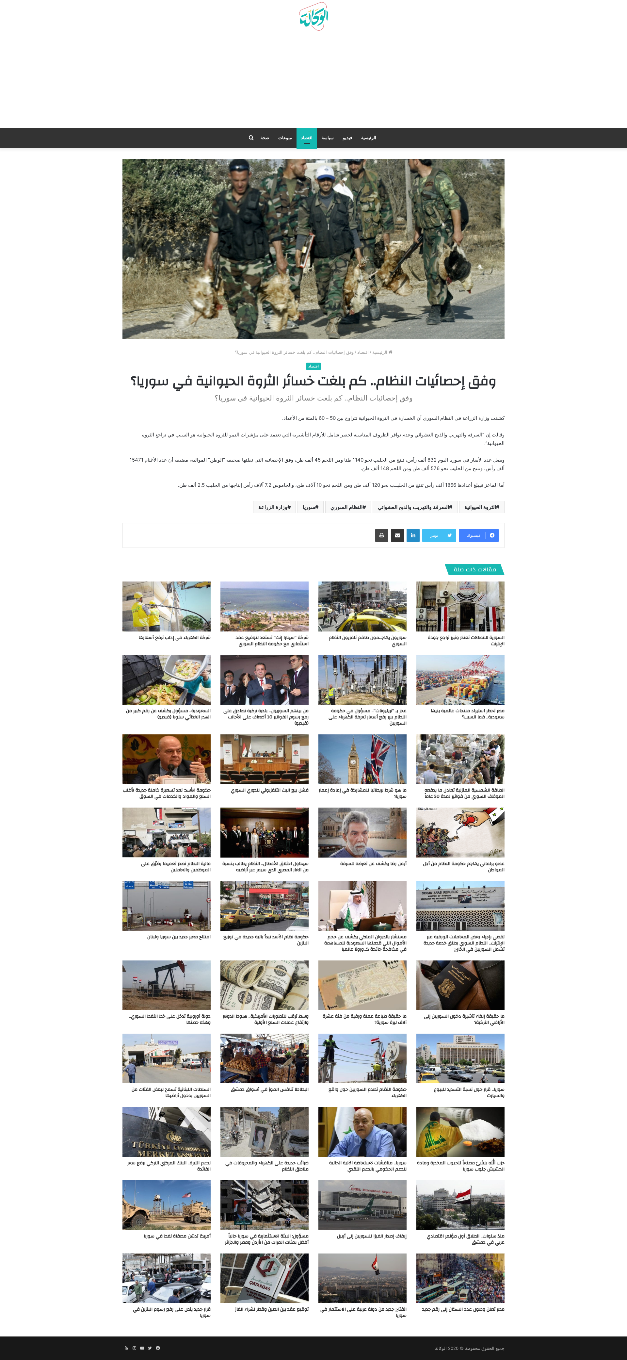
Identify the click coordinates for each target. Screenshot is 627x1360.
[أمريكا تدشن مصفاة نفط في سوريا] (166, 1205)
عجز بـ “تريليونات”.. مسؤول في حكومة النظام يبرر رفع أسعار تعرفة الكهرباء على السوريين (368, 717)
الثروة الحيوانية (480, 507)
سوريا (309, 507)
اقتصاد (307, 137)
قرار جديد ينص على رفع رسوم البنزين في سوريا (172, 1312)
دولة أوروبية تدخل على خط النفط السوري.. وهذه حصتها (170, 1019)
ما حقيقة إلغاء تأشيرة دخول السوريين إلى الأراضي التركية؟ (464, 1019)
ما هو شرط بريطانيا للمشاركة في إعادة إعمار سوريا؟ (363, 793)
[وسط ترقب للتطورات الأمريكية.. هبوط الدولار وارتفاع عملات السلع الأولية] (264, 985)
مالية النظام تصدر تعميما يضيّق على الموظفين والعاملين (176, 867)
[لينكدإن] (413, 535)
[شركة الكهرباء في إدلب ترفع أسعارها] (166, 606)
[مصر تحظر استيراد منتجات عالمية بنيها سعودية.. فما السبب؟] (460, 680)
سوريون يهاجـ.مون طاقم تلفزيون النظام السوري (368, 640)
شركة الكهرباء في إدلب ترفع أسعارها (174, 637)
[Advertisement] (313, 82)
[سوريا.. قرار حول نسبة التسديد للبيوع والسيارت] (460, 1058)
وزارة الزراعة (272, 507)
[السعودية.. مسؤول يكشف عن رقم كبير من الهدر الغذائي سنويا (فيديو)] (166, 680)
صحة (265, 137)
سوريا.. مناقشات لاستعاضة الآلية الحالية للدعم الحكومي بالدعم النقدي (368, 1166)
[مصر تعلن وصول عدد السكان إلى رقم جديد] (460, 1278)
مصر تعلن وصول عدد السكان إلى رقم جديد (463, 1309)
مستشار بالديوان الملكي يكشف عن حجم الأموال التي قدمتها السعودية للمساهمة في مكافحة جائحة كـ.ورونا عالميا (365, 943)
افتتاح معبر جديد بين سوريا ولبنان (179, 937)
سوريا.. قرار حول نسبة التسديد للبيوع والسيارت (469, 1092)
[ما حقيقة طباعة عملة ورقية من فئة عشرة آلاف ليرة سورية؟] (362, 985)
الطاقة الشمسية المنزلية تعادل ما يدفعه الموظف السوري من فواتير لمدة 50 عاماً (465, 793)
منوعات (285, 137)
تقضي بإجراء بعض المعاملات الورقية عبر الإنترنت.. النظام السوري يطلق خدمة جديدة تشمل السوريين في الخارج (464, 943)
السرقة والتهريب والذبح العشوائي (413, 507)
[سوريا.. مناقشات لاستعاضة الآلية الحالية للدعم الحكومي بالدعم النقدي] (362, 1131)
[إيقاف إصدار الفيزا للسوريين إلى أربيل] (362, 1205)
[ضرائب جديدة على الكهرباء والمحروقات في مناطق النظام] (264, 1131)
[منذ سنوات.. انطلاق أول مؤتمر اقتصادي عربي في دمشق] (460, 1205)
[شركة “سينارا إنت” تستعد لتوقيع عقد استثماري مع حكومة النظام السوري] (264, 606)
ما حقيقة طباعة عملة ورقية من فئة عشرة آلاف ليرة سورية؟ (365, 1019)
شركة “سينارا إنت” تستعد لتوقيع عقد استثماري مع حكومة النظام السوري (272, 640)
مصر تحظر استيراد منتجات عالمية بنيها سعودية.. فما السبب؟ (468, 714)
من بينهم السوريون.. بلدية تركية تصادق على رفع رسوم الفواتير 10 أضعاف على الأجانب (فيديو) (266, 717)
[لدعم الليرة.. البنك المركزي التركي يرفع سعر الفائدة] (166, 1131)
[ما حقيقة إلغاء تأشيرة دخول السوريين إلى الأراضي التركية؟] (460, 985)
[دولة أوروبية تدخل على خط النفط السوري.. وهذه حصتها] (166, 985)
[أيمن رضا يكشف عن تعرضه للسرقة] (362, 832)
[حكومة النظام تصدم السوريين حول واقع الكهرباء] (362, 1058)
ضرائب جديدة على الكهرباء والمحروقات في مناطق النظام (267, 1166)
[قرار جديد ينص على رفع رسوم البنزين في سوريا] (166, 1278)
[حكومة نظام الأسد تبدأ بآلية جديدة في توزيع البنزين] (264, 906)
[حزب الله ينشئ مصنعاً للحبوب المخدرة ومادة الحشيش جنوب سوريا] (460, 1131)
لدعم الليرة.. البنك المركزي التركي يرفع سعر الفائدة (169, 1166)
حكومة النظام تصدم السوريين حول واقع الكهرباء (368, 1092)
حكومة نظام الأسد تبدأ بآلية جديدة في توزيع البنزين (266, 940)
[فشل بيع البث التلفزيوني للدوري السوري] (264, 759)
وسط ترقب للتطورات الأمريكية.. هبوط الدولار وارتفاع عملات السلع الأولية (266, 1019)
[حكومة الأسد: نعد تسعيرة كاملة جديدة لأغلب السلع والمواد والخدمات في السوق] (166, 759)
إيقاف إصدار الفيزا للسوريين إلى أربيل (372, 1236)
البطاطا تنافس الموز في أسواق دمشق (270, 1089)
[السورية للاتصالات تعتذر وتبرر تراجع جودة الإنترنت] (460, 606)
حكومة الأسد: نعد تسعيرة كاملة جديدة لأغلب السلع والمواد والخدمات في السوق (167, 793)
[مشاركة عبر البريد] (397, 535)
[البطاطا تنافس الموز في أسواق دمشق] (264, 1058)
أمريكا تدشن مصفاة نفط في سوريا (177, 1236)
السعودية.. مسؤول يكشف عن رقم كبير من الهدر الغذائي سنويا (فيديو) (168, 714)
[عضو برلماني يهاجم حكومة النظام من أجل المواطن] (460, 832)
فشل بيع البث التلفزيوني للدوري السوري (270, 790)
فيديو (347, 137)
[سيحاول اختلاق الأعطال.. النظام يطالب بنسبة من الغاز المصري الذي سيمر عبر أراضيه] (264, 832)
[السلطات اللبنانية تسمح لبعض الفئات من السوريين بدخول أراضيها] (166, 1058)
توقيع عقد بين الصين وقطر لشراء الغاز (272, 1309)
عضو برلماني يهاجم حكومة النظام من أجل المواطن (464, 867)
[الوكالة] (313, 16)
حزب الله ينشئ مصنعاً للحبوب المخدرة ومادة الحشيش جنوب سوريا (461, 1166)
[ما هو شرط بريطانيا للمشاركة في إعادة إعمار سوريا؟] (362, 759)
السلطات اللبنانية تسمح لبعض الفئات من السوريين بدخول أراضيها (171, 1092)
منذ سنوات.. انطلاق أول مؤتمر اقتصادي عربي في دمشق (466, 1239)
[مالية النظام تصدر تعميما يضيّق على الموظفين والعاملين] (166, 832)
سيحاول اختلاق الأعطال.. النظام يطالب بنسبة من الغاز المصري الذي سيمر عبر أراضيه (265, 867)
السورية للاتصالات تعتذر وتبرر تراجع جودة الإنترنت (466, 640)
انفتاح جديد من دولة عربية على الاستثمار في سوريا (363, 1312)
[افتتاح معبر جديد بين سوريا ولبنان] (166, 906)
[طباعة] (381, 535)
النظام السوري (346, 507)
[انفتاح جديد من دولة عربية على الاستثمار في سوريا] (362, 1278)
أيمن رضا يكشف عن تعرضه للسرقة (373, 864)
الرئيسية (368, 137)
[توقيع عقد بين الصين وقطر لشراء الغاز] (264, 1278)
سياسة (328, 137)
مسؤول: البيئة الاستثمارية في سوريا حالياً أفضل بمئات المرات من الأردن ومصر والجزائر (267, 1239)
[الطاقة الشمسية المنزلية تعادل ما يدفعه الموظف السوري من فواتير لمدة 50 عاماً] (460, 759)
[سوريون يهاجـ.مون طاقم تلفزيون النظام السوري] (362, 606)
